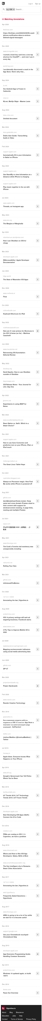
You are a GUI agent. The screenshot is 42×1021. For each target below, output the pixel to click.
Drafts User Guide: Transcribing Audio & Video (15, 136)
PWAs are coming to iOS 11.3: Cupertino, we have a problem (14, 835)
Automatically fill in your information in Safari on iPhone (17, 156)
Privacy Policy (31, 1019)
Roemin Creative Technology (14, 703)
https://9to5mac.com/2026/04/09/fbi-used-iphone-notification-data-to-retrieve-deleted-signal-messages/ (19, 35)
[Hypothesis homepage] (5, 3)
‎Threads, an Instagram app (13, 206)
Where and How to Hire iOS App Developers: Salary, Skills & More (15, 854)
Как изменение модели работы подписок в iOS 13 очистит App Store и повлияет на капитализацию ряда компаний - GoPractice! (18, 723)
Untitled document (10, 118)
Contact (5, 1019)
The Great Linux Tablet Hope (14, 464)
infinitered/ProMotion (11, 583)
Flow (5, 296)
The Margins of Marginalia (13, 223)
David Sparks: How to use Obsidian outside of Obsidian (16, 373)
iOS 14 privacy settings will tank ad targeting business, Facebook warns (17, 618)
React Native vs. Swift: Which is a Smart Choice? (16, 424)
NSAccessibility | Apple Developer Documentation (16, 261)
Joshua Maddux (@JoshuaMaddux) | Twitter (17, 738)
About (4, 1012)
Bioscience (20, 1012)
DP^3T (5, 669)
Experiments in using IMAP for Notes (14, 405)
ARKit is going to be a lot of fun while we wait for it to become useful (17, 916)
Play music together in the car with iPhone (16, 188)
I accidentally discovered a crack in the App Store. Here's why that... (18, 70)
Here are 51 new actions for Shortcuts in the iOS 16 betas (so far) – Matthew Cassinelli (18, 333)
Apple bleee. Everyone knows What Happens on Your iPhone (16, 757)
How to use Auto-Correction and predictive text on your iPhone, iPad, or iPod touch (18, 445)
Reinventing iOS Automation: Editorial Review (14, 353)
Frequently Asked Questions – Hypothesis (14, 897)
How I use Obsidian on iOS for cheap (14, 242)
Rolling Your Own (9, 566)
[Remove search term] (14, 9)
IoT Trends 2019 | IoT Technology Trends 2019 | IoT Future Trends (15, 796)
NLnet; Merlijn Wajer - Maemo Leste (16, 101)
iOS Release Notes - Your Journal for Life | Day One (17, 385)
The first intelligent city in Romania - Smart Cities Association (17, 867)
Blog (11, 1012)
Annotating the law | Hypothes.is (15, 600)
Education (5, 1016)
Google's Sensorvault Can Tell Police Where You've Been (17, 777)
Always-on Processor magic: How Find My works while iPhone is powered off (18, 482)
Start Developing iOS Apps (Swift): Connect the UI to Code (16, 816)
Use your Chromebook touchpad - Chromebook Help (16, 935)
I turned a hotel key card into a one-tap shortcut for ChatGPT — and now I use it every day (18, 56)
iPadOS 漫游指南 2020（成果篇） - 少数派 (16, 528)
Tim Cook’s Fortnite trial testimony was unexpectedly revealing (18, 547)
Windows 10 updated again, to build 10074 (17, 974)
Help (20, 1016)
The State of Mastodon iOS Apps (15, 279)
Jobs (14, 1016)
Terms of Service (17, 1019)
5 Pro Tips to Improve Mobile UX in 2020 (16, 631)
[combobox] (27, 9)
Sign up (37, 4)
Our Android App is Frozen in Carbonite (14, 90)
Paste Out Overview (10, 993)
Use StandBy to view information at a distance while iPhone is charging (17, 175)
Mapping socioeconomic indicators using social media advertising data (16, 650)
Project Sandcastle (10, 686)
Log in (30, 4)
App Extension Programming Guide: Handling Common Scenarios (17, 955)
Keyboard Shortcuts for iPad (14, 314)
